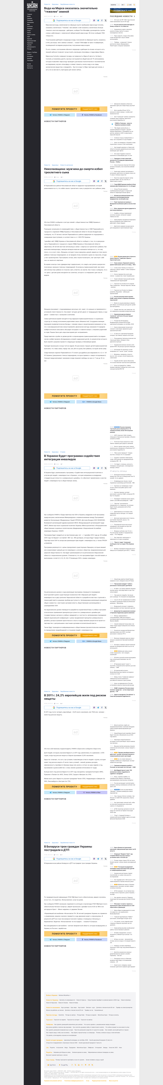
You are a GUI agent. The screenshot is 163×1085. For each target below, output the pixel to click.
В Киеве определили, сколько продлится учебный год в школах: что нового (121, 934)
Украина (29, 18)
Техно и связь (31, 34)
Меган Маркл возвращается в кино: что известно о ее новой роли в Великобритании (122, 912)
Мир (28, 24)
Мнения (29, 58)
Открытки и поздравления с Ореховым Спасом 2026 (61, 1042)
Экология (30, 26)
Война (29, 16)
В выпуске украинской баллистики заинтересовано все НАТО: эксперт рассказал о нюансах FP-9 (122, 632)
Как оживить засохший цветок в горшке (116, 1030)
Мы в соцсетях (113, 1080)
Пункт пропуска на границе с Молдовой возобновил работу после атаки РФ (123, 203)
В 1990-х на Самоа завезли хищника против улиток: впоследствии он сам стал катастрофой (122, 590)
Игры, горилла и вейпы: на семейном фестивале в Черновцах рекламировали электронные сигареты (121, 778)
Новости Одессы (81, 1000)
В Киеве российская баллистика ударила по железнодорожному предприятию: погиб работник (121, 197)
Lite (47, 1047)
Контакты (30, 68)
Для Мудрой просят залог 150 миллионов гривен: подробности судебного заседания (121, 771)
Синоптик (61, 1015)
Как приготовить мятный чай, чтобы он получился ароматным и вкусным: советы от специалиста (122, 804)
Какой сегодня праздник (54, 1040)
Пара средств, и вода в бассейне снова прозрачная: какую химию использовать (122, 37)
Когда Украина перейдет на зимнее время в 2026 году (104, 1000)
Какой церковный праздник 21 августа (90, 1042)
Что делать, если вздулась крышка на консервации (61, 1035)
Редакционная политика (99, 1080)
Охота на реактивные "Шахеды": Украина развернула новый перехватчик (121, 791)
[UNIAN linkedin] (78, 1065)
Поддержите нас (123, 11)
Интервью (30, 56)
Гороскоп (49, 1020)
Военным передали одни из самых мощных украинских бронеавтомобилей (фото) (122, 639)
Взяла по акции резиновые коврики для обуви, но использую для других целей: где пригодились (123, 304)
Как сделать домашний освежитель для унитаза (68, 1024)
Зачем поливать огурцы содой (95, 1059)
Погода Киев (80, 1015)
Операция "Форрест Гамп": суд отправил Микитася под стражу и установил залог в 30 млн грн (121, 855)
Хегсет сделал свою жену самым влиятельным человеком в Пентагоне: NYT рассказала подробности (122, 448)
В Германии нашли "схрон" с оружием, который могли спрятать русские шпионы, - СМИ (122, 665)
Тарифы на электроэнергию (124, 1007)
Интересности (31, 47)
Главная (29, 14)
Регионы (29, 28)
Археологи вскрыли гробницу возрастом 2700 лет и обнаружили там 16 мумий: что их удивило (122, 476)
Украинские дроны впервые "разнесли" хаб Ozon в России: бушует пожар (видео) (121, 315)
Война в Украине (51, 995)
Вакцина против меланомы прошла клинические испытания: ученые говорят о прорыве (122, 747)
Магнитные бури (102, 1015)
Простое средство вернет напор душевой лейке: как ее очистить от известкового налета (121, 179)
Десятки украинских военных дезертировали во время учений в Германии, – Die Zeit (121, 953)
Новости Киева (73, 1002)
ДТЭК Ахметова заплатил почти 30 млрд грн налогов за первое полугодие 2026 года (122, 810)
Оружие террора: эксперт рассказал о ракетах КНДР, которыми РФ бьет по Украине (122, 494)
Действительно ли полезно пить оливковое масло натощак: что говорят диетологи (121, 513)
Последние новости (121, 16)
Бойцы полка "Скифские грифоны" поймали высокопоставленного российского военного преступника (122, 678)
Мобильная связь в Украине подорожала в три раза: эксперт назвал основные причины (122, 886)
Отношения (98, 1047)
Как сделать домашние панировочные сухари (59, 1030)
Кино (120, 1047)
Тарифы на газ (89, 1010)
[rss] (92, 1065)
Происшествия (31, 40)
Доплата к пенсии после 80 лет (105, 1007)
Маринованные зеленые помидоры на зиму (101, 1052)
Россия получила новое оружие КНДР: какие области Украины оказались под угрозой (122, 298)
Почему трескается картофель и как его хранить (70, 1059)
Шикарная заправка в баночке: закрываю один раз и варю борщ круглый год (122, 105)
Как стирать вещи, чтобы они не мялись (58, 1032)
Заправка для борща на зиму (62, 1052)
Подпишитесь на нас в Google (68, 20)
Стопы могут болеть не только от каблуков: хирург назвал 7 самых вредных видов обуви (122, 269)
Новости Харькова (51, 1002)
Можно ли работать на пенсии (55, 1010)
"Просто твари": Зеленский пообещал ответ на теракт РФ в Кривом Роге (122, 543)
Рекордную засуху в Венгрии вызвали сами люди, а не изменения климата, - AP (120, 960)
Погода (29, 49)
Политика (30, 20)
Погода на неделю (91, 1015)
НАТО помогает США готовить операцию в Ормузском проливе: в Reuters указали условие (122, 436)
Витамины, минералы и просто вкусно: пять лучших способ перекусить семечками (121, 356)
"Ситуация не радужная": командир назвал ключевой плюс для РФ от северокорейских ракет (122, 868)
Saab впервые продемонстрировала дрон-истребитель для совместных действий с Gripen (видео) (122, 221)
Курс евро (74, 1007)
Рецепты (52, 1047)
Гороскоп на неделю (60, 1019)
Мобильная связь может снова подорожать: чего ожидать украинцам (121, 652)
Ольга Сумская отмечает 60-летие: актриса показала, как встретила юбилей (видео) (122, 166)
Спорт (29, 30)
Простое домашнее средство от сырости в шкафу (89, 1030)
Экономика (30, 22)
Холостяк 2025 (113, 1047)
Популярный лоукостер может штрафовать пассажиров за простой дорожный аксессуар (121, 526)
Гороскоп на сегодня (73, 1019)
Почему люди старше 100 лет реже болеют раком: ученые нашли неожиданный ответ (123, 862)
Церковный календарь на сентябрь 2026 (76, 1040)
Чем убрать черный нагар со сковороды (83, 1032)
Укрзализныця (98, 1010)
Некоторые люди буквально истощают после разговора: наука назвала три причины (122, 741)
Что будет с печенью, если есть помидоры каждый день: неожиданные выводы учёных (121, 465)
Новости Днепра (126, 1000)
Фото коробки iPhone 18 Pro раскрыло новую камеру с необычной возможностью (121, 112)
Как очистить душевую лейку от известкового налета (88, 1027)
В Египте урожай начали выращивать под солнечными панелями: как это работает (123, 659)
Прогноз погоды (51, 1015)
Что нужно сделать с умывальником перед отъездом (99, 1024)
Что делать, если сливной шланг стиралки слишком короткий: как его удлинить (121, 923)
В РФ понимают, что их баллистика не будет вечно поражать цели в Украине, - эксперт (122, 892)
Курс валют (81, 1007)
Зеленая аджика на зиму (79, 1052)
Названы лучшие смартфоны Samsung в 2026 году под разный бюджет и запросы (123, 947)
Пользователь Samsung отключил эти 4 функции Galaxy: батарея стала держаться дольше (123, 340)
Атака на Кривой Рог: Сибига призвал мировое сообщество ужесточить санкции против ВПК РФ (122, 367)
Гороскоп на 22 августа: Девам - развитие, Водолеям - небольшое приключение (121, 291)
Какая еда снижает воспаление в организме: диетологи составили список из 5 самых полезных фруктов (122, 173)
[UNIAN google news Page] (82, 1065)
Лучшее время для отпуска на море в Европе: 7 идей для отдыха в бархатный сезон (122, 258)
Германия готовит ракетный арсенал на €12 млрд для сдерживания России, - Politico (121, 160)
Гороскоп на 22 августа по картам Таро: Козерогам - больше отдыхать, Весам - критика (122, 285)
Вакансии (30, 66)
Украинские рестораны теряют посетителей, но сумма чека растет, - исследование (121, 875)
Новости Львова (63, 1002)
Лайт (28, 36)
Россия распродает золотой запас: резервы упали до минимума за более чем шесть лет (122, 784)
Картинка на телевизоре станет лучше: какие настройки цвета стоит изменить (121, 487)
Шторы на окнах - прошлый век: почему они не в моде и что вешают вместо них (122, 940)
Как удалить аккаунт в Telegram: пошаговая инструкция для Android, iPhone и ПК (122, 899)
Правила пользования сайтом (53, 1080)
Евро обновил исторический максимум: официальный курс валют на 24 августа (123, 849)
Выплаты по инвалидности (67, 1000)
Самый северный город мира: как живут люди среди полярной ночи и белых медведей (122, 625)
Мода (66, 1047)
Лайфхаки (49, 1024)
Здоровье (30, 42)
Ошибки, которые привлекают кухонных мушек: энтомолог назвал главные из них (121, 214)
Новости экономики (53, 1007)
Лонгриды (30, 60)
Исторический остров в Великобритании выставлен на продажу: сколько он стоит (122, 672)
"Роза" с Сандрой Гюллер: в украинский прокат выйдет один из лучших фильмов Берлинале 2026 (122, 817)
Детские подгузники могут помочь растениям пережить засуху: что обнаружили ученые (122, 519)
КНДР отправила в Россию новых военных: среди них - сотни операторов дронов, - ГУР (122, 689)
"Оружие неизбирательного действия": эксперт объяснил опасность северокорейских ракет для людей (122, 754)
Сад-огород (50, 1060)
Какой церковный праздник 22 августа (100, 1040)
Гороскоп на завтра (86, 1019)
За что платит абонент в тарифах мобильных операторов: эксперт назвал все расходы (122, 760)
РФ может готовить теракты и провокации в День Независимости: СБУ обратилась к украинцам (122, 905)
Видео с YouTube (32, 52)
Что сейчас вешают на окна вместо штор (117, 1027)
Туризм (29, 45)
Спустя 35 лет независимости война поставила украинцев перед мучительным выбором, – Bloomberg (122, 601)
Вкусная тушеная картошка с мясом (56, 1055)
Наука (29, 32)
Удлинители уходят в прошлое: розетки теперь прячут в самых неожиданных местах (121, 31)
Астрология (59, 1047)
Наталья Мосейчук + (65, 995)
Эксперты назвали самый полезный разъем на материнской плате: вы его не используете (122, 646)
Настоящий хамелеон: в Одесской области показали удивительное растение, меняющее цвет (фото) (122, 149)
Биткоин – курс (90, 1007)
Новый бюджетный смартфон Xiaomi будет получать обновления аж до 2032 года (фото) (122, 734)
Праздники (72, 1047)
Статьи (29, 54)
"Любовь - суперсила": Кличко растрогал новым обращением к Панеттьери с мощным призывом (121, 44)
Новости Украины (52, 1000)
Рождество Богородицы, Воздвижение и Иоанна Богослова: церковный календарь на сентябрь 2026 (122, 322)
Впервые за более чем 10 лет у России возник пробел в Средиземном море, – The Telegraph (121, 532)
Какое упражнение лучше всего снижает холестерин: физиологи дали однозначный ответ (121, 328)
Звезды (105, 1047)
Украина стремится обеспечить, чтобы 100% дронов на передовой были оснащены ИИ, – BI (121, 459)
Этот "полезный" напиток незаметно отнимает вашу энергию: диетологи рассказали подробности (122, 118)
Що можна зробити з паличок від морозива (58, 1027)
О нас (87, 1080)
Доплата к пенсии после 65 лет (74, 1010)
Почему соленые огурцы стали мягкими (108, 1032)
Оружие (29, 38)
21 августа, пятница (118, 471)
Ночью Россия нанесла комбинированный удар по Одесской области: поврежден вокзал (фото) (121, 190)
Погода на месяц (114, 1015)
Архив (29, 64)
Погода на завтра (70, 1015)
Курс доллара (65, 1007)
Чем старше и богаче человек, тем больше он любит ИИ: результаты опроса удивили (122, 797)
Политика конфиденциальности (73, 1080)
